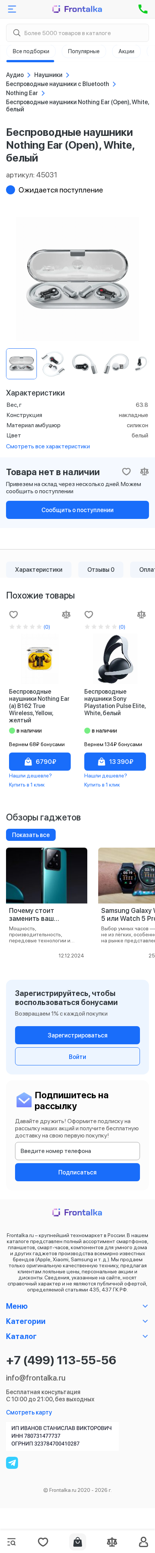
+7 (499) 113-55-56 (61, 1360)
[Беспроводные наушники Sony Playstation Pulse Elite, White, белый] (115, 659)
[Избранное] (43, 1541)
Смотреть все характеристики (48, 446)
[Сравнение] (112, 1541)
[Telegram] (12, 1463)
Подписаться (77, 1172)
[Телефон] (143, 9)
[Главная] (77, 9)
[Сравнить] (66, 614)
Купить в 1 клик (27, 785)
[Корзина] (77, 1541)
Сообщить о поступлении (77, 510)
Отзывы (100, 569)
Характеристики (38, 569)
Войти (77, 1056)
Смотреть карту (29, 1412)
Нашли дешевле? (30, 776)
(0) (47, 627)
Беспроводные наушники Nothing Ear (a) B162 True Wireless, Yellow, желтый (39, 706)
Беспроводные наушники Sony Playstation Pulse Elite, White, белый (115, 702)
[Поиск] (16, 33)
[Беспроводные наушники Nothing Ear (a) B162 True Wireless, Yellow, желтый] (40, 659)
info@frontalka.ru (35, 1377)
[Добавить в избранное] (13, 614)
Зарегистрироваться (78, 1035)
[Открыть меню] (12, 9)
